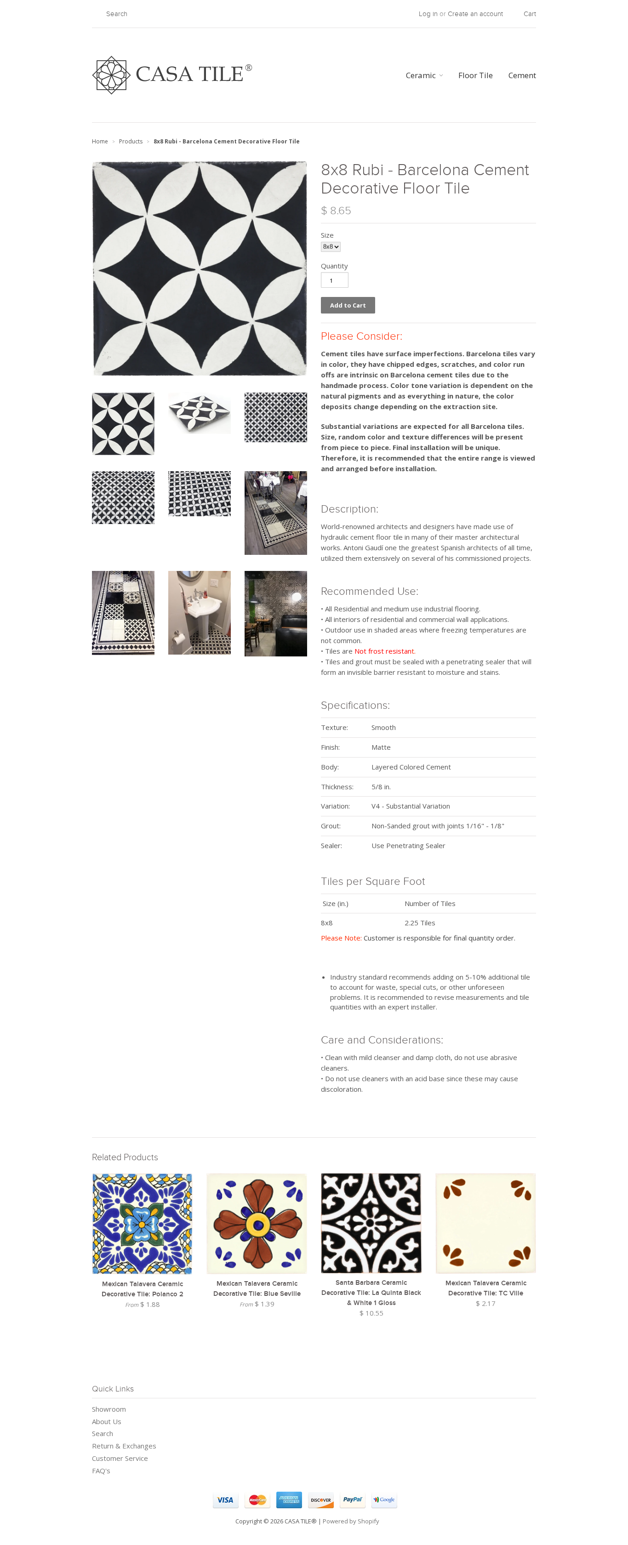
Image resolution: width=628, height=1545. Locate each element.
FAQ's (101, 1470)
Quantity (334, 265)
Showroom (109, 1409)
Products (131, 141)
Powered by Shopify (351, 1521)
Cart (530, 14)
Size (327, 234)
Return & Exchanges (124, 1445)
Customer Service (120, 1458)
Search (102, 1433)
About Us (106, 1421)
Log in (428, 14)
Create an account (475, 14)
